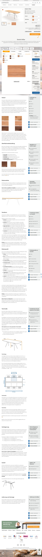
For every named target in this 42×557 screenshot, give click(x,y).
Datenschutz (18, 530)
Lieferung (11, 48)
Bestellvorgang (4, 530)
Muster (31, 48)
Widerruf (29, 530)
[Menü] (40, 548)
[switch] (39, 553)
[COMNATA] (5, 2)
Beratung (15, 4)
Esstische (4, 4)
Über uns (33, 530)
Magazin (13, 530)
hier (6, 175)
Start (2, 7)
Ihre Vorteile (26, 48)
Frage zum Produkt (29, 31)
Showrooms (21, 4)
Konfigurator (5, 48)
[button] (36, 16)
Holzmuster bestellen (37, 31)
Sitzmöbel (9, 4)
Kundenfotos (27, 4)
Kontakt (25, 530)
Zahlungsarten (18, 48)
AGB (22, 530)
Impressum (38, 530)
